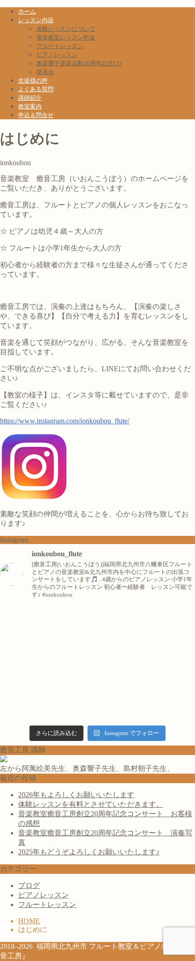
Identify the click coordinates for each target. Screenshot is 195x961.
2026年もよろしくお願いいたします (76, 795)
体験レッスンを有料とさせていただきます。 (90, 804)
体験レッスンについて (65, 28)
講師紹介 (30, 97)
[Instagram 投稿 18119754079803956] (97, 642)
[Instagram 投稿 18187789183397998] (97, 713)
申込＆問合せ (36, 115)
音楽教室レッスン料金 (65, 37)
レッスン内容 (36, 20)
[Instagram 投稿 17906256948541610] (97, 614)
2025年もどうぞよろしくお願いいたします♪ (89, 852)
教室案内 (30, 106)
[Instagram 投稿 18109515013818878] (97, 699)
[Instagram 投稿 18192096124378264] (97, 628)
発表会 (45, 72)
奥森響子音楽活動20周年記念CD (79, 63)
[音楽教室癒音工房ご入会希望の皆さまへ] (97, 657)
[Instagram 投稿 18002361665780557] (97, 685)
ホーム (27, 11)
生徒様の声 (33, 80)
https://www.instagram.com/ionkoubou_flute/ (64, 421)
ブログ (29, 885)
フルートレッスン (59, 46)
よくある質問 (36, 89)
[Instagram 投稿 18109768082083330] (97, 671)
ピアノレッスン (57, 54)
